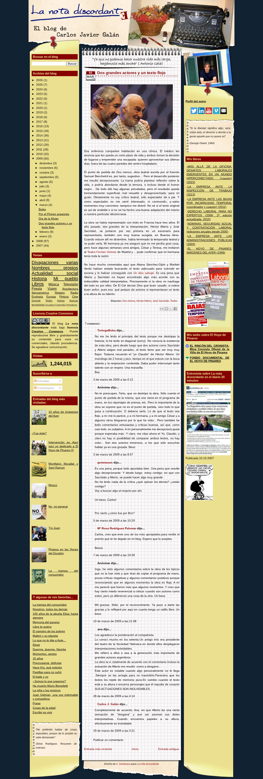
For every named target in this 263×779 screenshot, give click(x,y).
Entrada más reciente (98, 749)
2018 (40, 117)
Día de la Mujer (49, 218)
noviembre (46, 167)
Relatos (60, 292)
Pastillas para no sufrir (47, 672)
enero (43, 236)
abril (42, 200)
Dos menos (128, 300)
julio (42, 186)
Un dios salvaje (143, 273)
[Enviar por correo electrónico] (162, 309)
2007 (40, 245)
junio (42, 191)
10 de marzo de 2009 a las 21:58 (114, 621)
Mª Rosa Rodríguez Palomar (116, 528)
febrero (44, 231)
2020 (40, 107)
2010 (40, 154)
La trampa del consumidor (50, 604)
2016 (40, 126)
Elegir (36, 644)
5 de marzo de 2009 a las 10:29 (114, 520)
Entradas (43, 381)
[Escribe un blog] (166, 309)
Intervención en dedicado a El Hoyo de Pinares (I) (63, 446)
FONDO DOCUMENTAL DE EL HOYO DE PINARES (209, 359)
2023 (40, 93)
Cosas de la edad (44, 707)
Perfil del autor (196, 101)
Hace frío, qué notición (47, 667)
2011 (39, 149)
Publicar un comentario (108, 740)
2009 (40, 158)
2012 (40, 144)
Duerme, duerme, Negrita (49, 649)
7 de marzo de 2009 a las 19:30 (114, 555)
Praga (36, 703)
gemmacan (105, 462)
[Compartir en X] (171, 309)
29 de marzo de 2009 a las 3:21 (114, 730)
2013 (40, 140)
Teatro (48, 300)
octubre (44, 172)
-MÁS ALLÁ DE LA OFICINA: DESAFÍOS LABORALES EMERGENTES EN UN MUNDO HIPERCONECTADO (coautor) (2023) (209, 174)
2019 (40, 112)
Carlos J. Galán (108, 704)
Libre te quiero (42, 626)
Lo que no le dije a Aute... (49, 640)
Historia (39, 278)
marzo (43, 204)
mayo (43, 195)
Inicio (135, 749)
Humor (61, 300)
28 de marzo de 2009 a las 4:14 (114, 696)
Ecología (37, 296)
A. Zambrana (123, 764)
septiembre (47, 177)
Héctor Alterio (143, 300)
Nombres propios (55, 267)
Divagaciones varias (55, 262)
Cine (75, 296)
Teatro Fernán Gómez (101, 252)
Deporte (36, 300)
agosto (44, 181)
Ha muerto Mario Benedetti (50, 685)
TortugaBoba (106, 330)
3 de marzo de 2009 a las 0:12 (113, 379)
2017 (40, 121)
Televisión (70, 284)
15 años (38, 658)
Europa (51, 296)
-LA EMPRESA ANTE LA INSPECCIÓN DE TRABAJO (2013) (209, 190)
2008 (40, 241)
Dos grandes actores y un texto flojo (131, 73)
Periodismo (71, 305)
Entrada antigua (168, 749)
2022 (40, 98)
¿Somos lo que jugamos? (49, 681)
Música (53, 284)
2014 (40, 135)
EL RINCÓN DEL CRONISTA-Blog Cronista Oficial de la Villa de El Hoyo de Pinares (209, 349)
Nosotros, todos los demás (50, 609)
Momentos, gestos (45, 654)
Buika (42, 209)
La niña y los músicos (47, 690)
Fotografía (60, 305)
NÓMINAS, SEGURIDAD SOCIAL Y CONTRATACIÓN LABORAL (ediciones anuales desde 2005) (209, 227)
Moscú (52, 485)
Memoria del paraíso (46, 622)
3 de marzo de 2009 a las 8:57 (113, 454)
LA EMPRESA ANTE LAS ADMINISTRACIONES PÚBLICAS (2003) (209, 240)
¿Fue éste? (39, 433)
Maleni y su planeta (45, 635)
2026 (40, 80)
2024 (40, 89)
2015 (40, 131)
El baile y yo (40, 676)
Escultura (50, 305)
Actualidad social (55, 273)
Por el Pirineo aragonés (54, 214)
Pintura (64, 296)
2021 (40, 103)
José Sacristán (161, 300)
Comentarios (45, 388)
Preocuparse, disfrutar (47, 663)
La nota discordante (147, 764)
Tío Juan (54, 528)
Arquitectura (70, 288)
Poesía (37, 288)
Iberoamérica (40, 292)
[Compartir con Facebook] (175, 309)
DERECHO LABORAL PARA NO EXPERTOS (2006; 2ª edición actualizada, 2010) (209, 215)
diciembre (46, 163)
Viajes (52, 288)
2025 (40, 84)
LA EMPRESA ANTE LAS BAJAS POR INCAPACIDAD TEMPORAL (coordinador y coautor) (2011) (209, 203)
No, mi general (58, 506)
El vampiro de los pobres (49, 631)
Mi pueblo (65, 278)
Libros (38, 283)
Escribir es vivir (42, 712)
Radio (74, 292)
